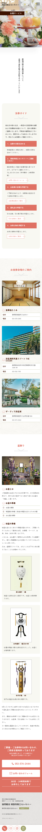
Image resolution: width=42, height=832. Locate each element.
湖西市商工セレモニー (10, 4)
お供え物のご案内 (15, 236)
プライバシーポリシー (8, 818)
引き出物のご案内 (15, 218)
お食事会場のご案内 (16, 201)
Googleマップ (24, 808)
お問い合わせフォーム (16, 180)
